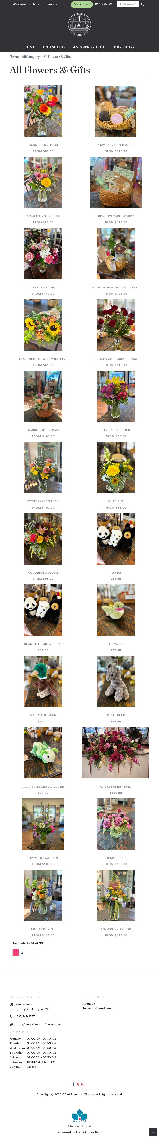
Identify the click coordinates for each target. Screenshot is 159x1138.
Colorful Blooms (43, 572)
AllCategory (31, 57)
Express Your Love (43, 501)
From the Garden (43, 858)
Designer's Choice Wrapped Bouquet (43, 359)
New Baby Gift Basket (116, 145)
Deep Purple (116, 858)
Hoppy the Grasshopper (43, 786)
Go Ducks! (115, 501)
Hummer (116, 644)
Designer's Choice (89, 47)
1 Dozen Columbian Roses (116, 359)
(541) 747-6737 (25, 1016)
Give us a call (82, 4)
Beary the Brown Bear (43, 644)
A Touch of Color (116, 929)
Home (29, 47)
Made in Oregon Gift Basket (116, 287)
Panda (116, 572)
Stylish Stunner (116, 430)
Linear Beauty (43, 929)
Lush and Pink (43, 287)
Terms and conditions (97, 1008)
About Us (88, 1003)
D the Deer (116, 715)
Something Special (43, 216)
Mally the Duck (43, 715)
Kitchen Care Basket (116, 216)
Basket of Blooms (43, 430)
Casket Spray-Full (115, 786)
